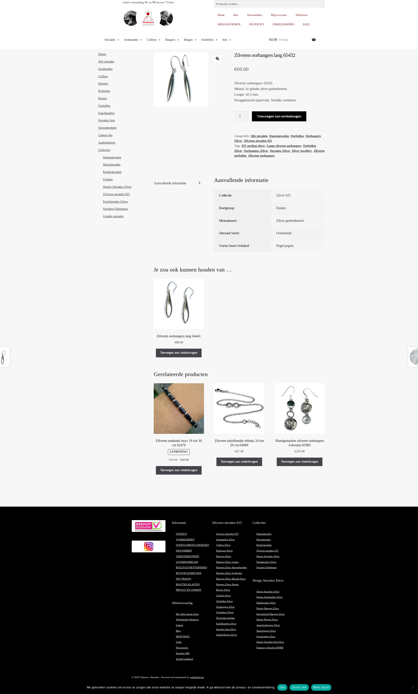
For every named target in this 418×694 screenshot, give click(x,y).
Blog (178, 631)
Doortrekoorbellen (225, 618)
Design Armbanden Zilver (269, 597)
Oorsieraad (283, 233)
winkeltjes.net (197, 677)
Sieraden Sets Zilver (226, 629)
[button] (217, 58)
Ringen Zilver (223, 590)
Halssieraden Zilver (266, 603)
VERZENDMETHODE (187, 556)
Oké (282, 687)
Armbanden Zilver (225, 539)
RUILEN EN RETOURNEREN (191, 567)
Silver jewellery (302, 151)
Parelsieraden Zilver (115, 201)
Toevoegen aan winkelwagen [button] (178, 352)
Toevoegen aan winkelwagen (279, 116)
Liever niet (299, 687)
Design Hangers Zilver (267, 608)
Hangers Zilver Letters (227, 562)
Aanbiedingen (106, 142)
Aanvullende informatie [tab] (170, 183)
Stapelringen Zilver (266, 631)
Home (221, 15)
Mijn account (279, 15)
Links (179, 642)
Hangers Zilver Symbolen (229, 573)
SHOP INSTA (183, 636)
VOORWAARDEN (185, 539)
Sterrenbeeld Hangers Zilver (270, 614)
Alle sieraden (259, 136)
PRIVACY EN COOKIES (188, 590)
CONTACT (181, 534)
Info (235, 15)
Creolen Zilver (223, 595)
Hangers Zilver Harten (227, 584)
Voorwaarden (254, 15)
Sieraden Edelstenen (115, 208)
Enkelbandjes (106, 113)
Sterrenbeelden (107, 127)
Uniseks (108, 179)
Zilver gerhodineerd (289, 220)
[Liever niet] (412, 687)
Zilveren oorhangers (261, 155)
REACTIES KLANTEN (188, 584)
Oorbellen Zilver (224, 601)
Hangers (170, 39)
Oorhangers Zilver (256, 151)
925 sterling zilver (253, 146)
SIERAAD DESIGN (229, 24)
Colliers (152, 39)
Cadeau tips (105, 135)
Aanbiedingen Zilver (226, 635)
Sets (224, 39)
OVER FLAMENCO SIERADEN (192, 545)
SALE (306, 24)
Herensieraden (111, 164)
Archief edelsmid (184, 659)
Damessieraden (279, 136)
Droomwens (182, 647)
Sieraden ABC (183, 653)
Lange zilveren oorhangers (284, 146)
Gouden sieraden (113, 216)
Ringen (188, 39)
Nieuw (102, 54)
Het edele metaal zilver (187, 614)
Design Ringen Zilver (267, 619)
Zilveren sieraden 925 (258, 141)
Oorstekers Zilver (225, 612)
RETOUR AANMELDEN (188, 573)
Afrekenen (301, 15)
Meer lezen (321, 687)
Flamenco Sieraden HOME (269, 647)
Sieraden (109, 39)
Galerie (179, 625)
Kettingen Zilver (224, 551)
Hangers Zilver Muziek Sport (231, 579)
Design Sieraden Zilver (117, 186)
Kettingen (104, 91)
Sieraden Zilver (280, 151)
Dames (281, 208)
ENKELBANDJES (283, 24)
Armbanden (131, 39)
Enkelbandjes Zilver (226, 624)
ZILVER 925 (256, 24)
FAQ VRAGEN (183, 579)
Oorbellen (207, 39)
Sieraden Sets (106, 120)
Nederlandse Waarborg (187, 619)
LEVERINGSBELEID (187, 562)
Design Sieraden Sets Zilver (270, 642)
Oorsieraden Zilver (265, 636)
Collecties (104, 150)
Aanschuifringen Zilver (268, 625)
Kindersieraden (112, 172)
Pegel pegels (284, 246)
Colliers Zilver (223, 545)
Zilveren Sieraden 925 (227, 534)
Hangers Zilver (223, 556)
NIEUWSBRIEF (184, 551)
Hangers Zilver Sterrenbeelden (231, 567)
